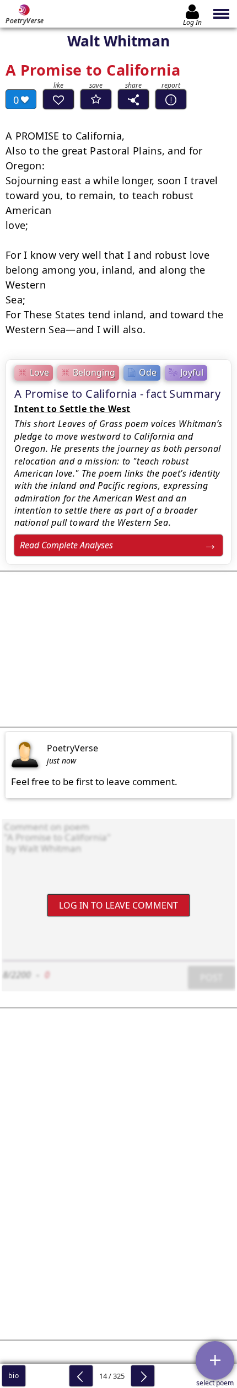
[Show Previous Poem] (81, 1375)
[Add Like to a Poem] (58, 99)
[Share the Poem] (133, 99)
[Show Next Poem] (142, 1375)
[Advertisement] (118, 649)
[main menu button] (222, 14)
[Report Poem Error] (170, 99)
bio (13, 1375)
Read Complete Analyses (66, 545)
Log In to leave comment (118, 905)
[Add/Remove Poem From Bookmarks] (95, 99)
